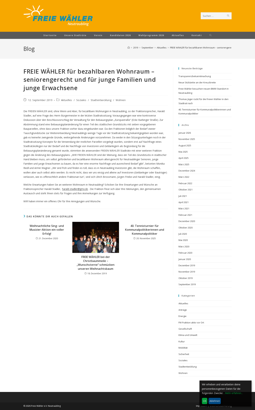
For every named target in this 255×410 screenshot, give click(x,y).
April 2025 (183, 158)
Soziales (81, 100)
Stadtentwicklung (101, 100)
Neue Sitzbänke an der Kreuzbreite (197, 82)
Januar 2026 (184, 132)
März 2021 (183, 208)
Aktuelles (66, 100)
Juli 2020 (182, 233)
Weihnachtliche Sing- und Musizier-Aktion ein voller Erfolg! (46, 230)
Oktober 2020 (185, 227)
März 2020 (183, 246)
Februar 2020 (185, 252)
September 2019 (187, 284)
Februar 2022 (185, 183)
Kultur (181, 341)
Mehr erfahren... (234, 393)
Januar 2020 (184, 259)
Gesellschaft (185, 328)
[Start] (129, 47)
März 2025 (183, 164)
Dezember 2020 (186, 221)
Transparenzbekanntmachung (194, 76)
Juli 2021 (182, 196)
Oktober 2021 (185, 189)
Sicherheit (183, 354)
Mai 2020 (183, 240)
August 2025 (184, 145)
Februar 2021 (185, 214)
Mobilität (183, 347)
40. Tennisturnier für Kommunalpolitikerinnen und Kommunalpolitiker (144, 230)
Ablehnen (215, 401)
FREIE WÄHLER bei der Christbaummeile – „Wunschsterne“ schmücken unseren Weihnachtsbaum (95, 262)
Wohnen (121, 100)
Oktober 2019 (185, 278)
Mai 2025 (183, 151)
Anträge (182, 309)
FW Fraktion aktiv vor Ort (191, 322)
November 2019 (186, 271)
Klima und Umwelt (187, 335)
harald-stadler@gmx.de (75, 189)
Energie (182, 316)
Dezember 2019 (186, 265)
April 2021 (183, 202)
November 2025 (186, 139)
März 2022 (183, 176)
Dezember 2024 (186, 170)
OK (204, 401)
